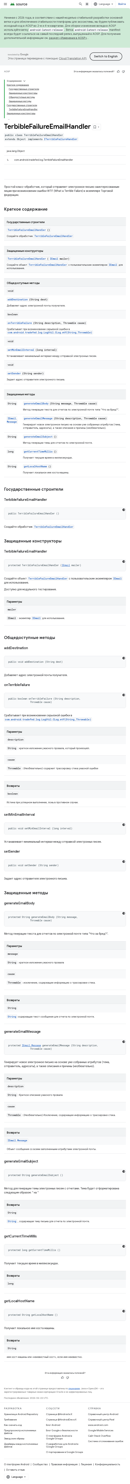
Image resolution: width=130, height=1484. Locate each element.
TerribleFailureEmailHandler (27, 230)
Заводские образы (14, 1438)
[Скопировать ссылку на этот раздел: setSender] (24, 852)
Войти (122, 4)
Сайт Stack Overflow (99, 1435)
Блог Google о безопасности (62, 1430)
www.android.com (98, 1424)
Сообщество (40, 1464)
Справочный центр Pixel (101, 1419)
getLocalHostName (35, 466)
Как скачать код (13, 1424)
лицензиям (74, 1388)
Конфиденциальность (107, 1464)
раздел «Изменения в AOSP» (68, 38)
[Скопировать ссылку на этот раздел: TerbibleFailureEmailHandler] (51, 500)
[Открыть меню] (5, 4)
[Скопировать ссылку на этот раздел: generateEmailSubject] (42, 1162)
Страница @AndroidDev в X (61, 1419)
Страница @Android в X (59, 1414)
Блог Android (53, 1424)
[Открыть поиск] (81, 4)
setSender (14, 373)
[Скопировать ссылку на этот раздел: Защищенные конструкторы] (66, 541)
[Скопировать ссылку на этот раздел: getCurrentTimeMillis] (41, 1237)
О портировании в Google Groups (64, 1452)
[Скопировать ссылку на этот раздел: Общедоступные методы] (59, 638)
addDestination (18, 299)
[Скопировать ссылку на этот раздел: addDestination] (32, 648)
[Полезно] (118, 71)
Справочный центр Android (103, 1414)
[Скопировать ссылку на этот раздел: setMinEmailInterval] (38, 815)
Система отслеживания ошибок (105, 1441)
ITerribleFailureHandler (60, 139)
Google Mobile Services (100, 1430)
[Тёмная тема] (124, 510)
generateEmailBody (36, 403)
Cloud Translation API (72, 58)
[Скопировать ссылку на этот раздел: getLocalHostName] (38, 1301)
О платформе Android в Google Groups (59, 1437)
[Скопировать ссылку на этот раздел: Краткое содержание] (52, 210)
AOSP (7, 71)
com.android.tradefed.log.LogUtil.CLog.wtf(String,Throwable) (50, 332)
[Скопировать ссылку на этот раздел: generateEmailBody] (39, 903)
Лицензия (86, 1464)
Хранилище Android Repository (21, 1414)
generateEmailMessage (38, 418)
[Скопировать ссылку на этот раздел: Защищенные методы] (52, 893)
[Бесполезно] (123, 71)
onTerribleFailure (20, 323)
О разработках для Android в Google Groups (62, 1445)
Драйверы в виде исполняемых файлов (21, 1445)
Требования (10, 1419)
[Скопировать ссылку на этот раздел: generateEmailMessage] (44, 1032)
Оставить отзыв (15, 1469)
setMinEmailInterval (21, 349)
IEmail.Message (12, 420)
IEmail (54, 258)
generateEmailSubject (38, 436)
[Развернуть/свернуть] (24, 81)
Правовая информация (64, 1464)
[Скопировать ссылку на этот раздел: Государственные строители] (67, 490)
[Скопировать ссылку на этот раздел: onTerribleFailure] (34, 685)
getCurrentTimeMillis (38, 451)
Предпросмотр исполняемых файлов (20, 1432)
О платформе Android (16, 1464)
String (12, 1016)
